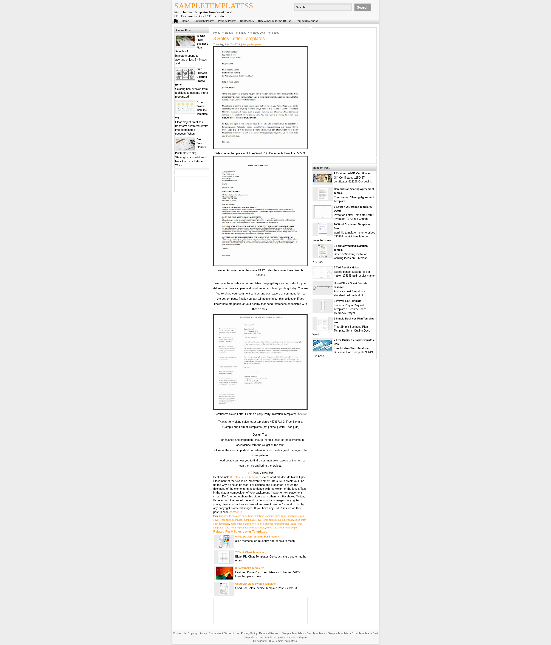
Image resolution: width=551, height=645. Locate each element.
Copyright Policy (203, 21)
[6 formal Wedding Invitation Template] (322, 256)
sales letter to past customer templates (245, 527)
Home (185, 21)
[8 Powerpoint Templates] (224, 578)
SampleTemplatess (213, 6)
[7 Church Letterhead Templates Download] (322, 217)
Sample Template (338, 633)
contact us (236, 512)
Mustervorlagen (297, 637)
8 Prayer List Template (347, 300)
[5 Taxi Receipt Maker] (322, 277)
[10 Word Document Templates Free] (322, 235)
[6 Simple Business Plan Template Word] (322, 329)
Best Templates (316, 633)
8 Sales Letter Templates (246, 477)
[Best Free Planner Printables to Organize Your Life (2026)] (185, 148)
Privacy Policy (227, 21)
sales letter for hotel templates (273, 523)
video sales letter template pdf (281, 527)
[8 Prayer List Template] (323, 311)
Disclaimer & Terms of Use (274, 21)
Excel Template (361, 633)
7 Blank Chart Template (249, 552)
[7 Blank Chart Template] (224, 562)
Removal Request (307, 21)
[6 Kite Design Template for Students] (224, 547)
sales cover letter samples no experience (271, 520)
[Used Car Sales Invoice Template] (224, 594)
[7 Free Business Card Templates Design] (322, 349)
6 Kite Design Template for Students (257, 536)
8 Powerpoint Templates (250, 568)
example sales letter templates (281, 516)
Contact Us (247, 21)
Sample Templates (235, 32)
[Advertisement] (344, 92)
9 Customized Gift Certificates (352, 173)
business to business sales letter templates (241, 516)
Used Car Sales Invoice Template (255, 583)
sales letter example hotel (244, 523)
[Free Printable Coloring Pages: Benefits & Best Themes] (185, 78)
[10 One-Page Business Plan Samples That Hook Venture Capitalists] (185, 45)
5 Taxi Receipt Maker (346, 267)
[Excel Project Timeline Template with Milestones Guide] (185, 111)
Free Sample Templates (271, 637)
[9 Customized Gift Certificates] (322, 181)
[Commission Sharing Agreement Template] (323, 199)
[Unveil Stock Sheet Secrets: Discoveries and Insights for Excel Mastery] (322, 286)
